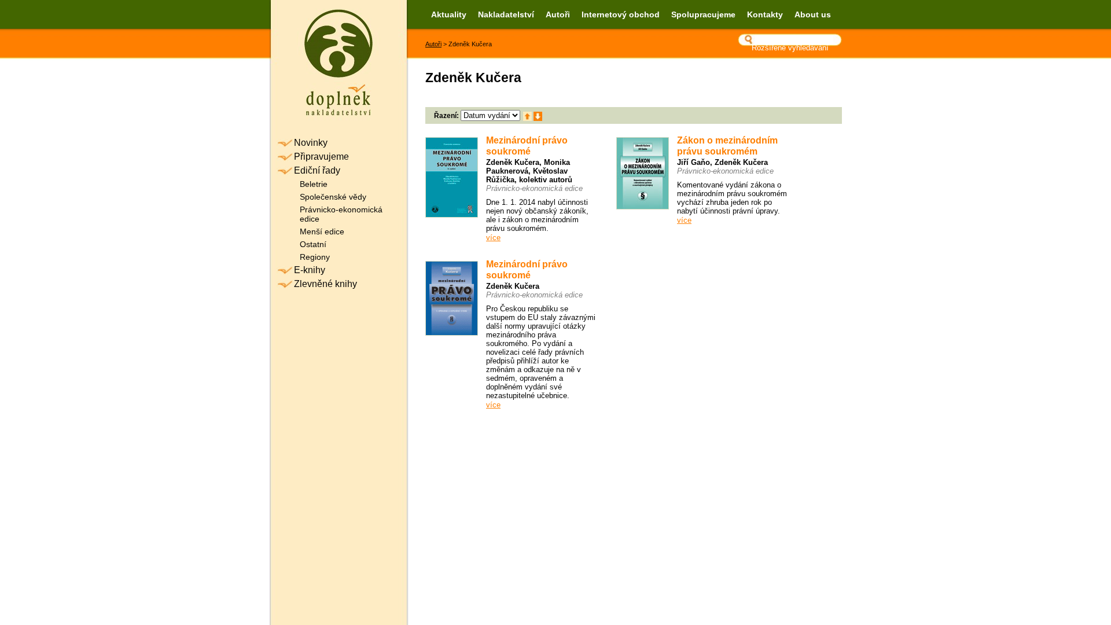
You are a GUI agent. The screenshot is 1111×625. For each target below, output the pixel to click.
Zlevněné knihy (325, 284)
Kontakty (765, 14)
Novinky (311, 143)
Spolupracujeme (703, 14)
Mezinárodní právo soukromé (527, 145)
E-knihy (309, 270)
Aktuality (448, 14)
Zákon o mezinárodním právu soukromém (727, 145)
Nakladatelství (506, 14)
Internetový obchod (621, 14)
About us (812, 14)
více (493, 237)
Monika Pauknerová (528, 166)
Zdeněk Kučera (512, 162)
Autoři (558, 14)
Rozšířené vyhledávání (790, 47)
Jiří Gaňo (693, 162)
